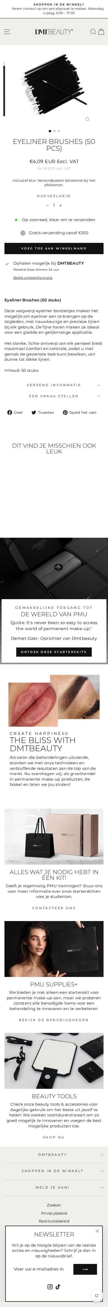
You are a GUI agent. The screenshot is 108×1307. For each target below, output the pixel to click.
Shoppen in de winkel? (52, 1171)
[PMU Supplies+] (54, 949)
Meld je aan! (52, 1187)
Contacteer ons (54, 908)
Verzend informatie (54, 385)
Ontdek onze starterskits (54, 652)
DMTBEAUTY (52, 1155)
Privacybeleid (54, 1213)
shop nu (54, 1137)
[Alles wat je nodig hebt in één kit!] (54, 837)
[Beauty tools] (54, 1061)
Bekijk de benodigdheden (54, 1020)
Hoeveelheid (54, 196)
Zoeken (54, 1205)
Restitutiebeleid (54, 1221)
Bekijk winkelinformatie (32, 278)
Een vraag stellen (54, 396)
